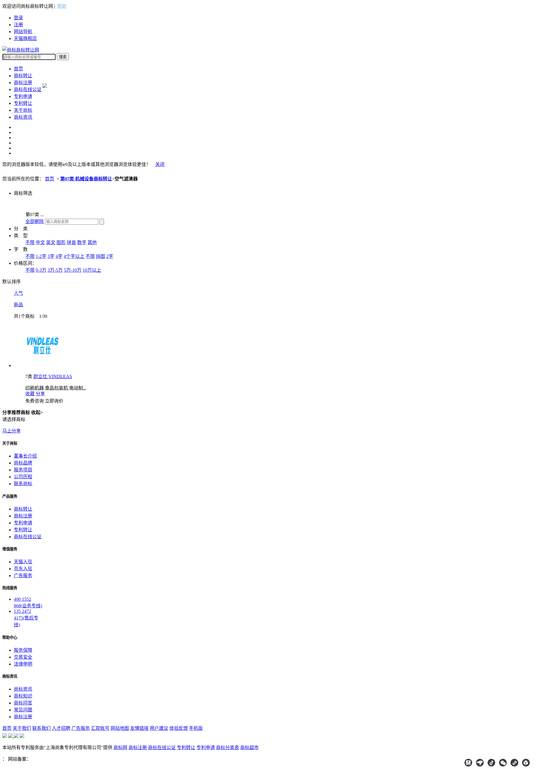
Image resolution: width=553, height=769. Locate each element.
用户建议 (159, 728)
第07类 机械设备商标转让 (86, 178)
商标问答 (23, 702)
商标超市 (249, 747)
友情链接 (139, 728)
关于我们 (22, 728)
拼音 (71, 242)
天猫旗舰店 (25, 38)
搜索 (63, 57)
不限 (30, 242)
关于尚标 (23, 110)
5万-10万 (73, 270)
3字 (51, 256)
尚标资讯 (23, 689)
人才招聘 (61, 728)
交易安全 (23, 657)
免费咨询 (34, 400)
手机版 (196, 728)
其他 (92, 242)
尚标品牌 (23, 462)
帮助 (62, 6)
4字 (59, 256)
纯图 (100, 256)
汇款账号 (100, 728)
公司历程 (23, 476)
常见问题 (23, 709)
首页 (18, 68)
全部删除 (34, 221)
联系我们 (41, 728)
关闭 (159, 164)
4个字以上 (74, 256)
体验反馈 (178, 728)
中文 (40, 242)
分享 (40, 393)
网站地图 (120, 728)
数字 (81, 242)
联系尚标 (23, 483)
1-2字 (41, 256)
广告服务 (23, 575)
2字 (109, 256)
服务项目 (23, 469)
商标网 (120, 747)
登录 (18, 17)
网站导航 (23, 31)
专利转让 (23, 103)
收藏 (30, 393)
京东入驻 (23, 568)
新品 (18, 304)
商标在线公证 (27, 89)
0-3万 (41, 270)
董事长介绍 (25, 456)
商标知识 (23, 696)
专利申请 (23, 96)
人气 (18, 293)
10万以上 (92, 270)
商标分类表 (227, 747)
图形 (61, 242)
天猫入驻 (23, 561)
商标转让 (23, 75)
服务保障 (23, 650)
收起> (37, 412)
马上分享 (11, 430)
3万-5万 (55, 270)
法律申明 (23, 664)
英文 (50, 242)
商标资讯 (23, 117)
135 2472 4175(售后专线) (26, 618)
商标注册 (23, 82)
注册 (18, 24)
